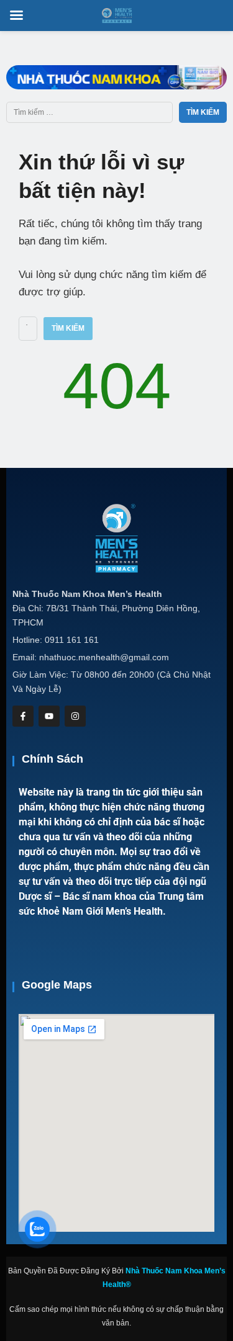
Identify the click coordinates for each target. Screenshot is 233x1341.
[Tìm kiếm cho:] (89, 112)
